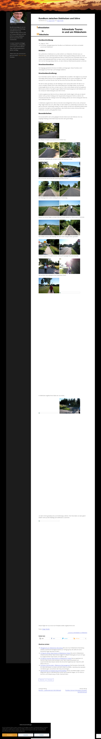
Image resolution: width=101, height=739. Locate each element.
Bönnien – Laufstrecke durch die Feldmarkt (50, 690)
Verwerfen (25, 735)
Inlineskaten (50, 679)
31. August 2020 (51, 20)
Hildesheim (42, 679)
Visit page (50, 6)
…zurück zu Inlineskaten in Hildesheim (77, 632)
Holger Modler (60, 20)
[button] (44, 638)
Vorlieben (42, 735)
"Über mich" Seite (22, 55)
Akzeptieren (9, 735)
